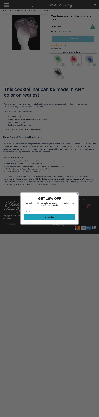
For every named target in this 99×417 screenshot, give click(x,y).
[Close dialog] (77, 194)
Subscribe (49, 217)
